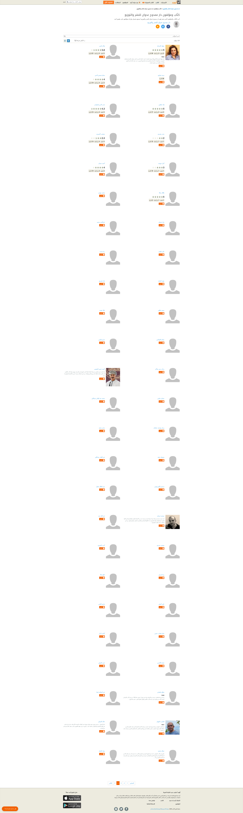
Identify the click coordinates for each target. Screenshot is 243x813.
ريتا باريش (161, 575)
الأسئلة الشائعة (151, 804)
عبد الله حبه (101, 516)
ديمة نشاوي (161, 75)
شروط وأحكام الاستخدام (156, 809)
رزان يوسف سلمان (159, 428)
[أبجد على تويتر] (121, 809)
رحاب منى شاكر (159, 369)
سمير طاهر (161, 310)
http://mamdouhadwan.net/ (158, 27)
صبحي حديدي (160, 545)
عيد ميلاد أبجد (135, 2)
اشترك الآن (109, 2)
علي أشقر (161, 604)
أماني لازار (102, 633)
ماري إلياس (101, 339)
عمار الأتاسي (160, 663)
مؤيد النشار (161, 281)
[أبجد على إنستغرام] (116, 809)
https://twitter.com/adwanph (163, 27)
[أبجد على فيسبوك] (126, 809)
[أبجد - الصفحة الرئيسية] (174, 2)
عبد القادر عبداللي (100, 457)
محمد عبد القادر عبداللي (98, 398)
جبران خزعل (160, 516)
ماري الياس (101, 604)
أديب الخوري (101, 545)
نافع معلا (102, 575)
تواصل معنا (152, 800)
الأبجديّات (164, 2)
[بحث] (64, 36)
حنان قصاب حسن (159, 633)
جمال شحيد (161, 751)
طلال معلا (161, 193)
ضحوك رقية (161, 457)
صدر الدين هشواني (99, 104)
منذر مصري (161, 134)
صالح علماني (160, 692)
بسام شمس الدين (100, 75)
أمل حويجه (161, 163)
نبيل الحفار (102, 751)
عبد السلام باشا (100, 692)
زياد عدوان (161, 222)
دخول (64, 2)
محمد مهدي (101, 193)
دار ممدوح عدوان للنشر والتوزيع (171, 8)
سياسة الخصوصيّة (165, 809)
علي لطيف (161, 251)
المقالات (118, 2)
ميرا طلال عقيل (100, 486)
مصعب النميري (100, 134)
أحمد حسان (101, 163)
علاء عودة (102, 310)
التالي (110, 783)
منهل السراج (160, 46)
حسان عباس (160, 398)
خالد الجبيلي (101, 721)
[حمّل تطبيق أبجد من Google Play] (72, 805)
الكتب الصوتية (148, 2)
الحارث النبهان (160, 721)
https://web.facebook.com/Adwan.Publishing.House (168, 27)
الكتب (157, 2)
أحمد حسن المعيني (99, 369)
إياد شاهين (161, 104)
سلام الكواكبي (160, 339)
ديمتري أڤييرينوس (159, 486)
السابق (132, 783)
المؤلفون (125, 2)
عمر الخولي (101, 663)
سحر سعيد (102, 428)
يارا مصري (102, 281)
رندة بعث (102, 251)
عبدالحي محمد (101, 222)
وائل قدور (102, 46)
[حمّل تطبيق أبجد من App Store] (72, 798)
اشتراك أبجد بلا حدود (174, 800)
